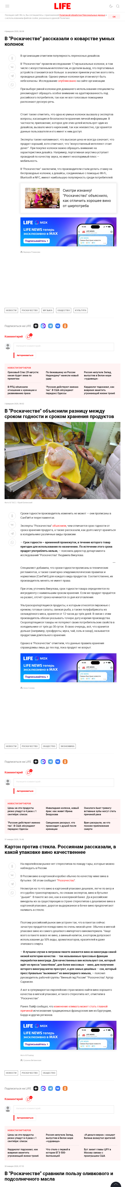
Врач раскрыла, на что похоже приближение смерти (97, 826)
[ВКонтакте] (58, 326)
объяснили (59, 525)
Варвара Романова (31, 252)
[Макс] (43, 326)
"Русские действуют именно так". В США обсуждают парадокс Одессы (62, 390)
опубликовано (67, 81)
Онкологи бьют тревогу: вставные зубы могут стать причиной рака (100, 811)
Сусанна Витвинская (32, 1060)
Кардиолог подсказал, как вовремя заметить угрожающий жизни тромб (99, 390)
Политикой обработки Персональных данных (82, 15)
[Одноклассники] (65, 326)
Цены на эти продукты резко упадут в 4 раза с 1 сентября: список (22, 811)
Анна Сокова (29, 688)
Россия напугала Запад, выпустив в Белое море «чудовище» (98, 375)
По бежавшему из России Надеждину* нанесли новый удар (62, 375)
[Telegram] (50, 326)
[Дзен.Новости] (36, 326)
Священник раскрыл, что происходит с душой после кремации (61, 826)
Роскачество (66, 880)
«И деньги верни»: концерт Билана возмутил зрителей (99, 1182)
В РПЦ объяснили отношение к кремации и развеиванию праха (22, 390)
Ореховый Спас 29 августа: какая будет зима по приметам (23, 375)
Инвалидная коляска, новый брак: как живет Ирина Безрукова (62, 811)
